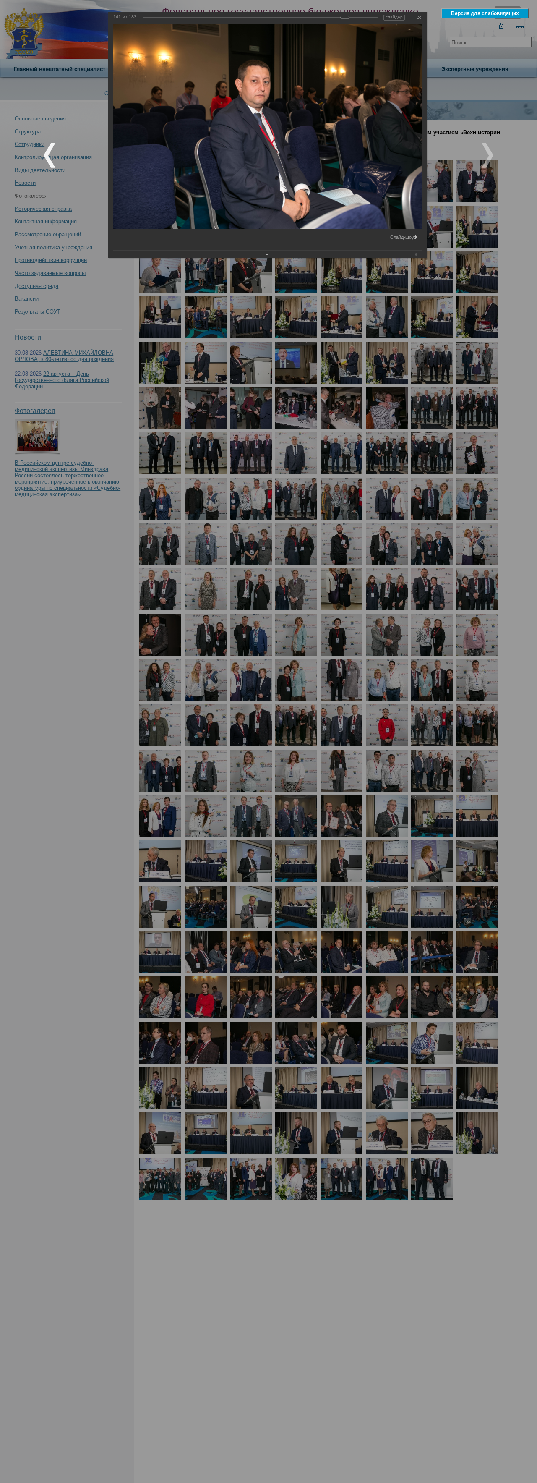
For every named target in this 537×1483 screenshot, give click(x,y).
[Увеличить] (411, 17)
